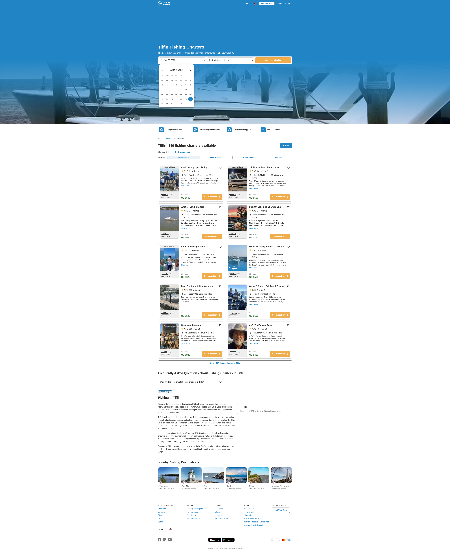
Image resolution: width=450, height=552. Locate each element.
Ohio (177, 138)
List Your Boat (267, 3)
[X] (164, 540)
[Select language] (254, 3)
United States (169, 138)
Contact (161, 519)
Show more (185, 186)
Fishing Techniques (194, 509)
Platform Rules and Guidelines (256, 522)
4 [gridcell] (185, 104)
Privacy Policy (249, 515)
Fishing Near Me (193, 519)
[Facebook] (159, 540)
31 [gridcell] (167, 104)
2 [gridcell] (176, 104)
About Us (162, 509)
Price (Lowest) (248, 157)
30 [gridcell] (162, 104)
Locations (219, 515)
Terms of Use (249, 512)
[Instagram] (170, 540)
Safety (160, 522)
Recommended (183, 157)
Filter (287, 145)
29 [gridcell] (190, 99)
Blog (160, 515)
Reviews (278, 157)
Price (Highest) (216, 157)
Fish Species (191, 515)
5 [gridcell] (190, 104)
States (217, 512)
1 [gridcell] (171, 104)
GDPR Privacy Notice (253, 519)
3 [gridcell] (181, 104)
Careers (161, 512)
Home (160, 138)
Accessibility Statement (253, 525)
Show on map (184, 152)
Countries (219, 509)
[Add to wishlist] (220, 167)
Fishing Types (192, 512)
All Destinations (221, 519)
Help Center (249, 509)
